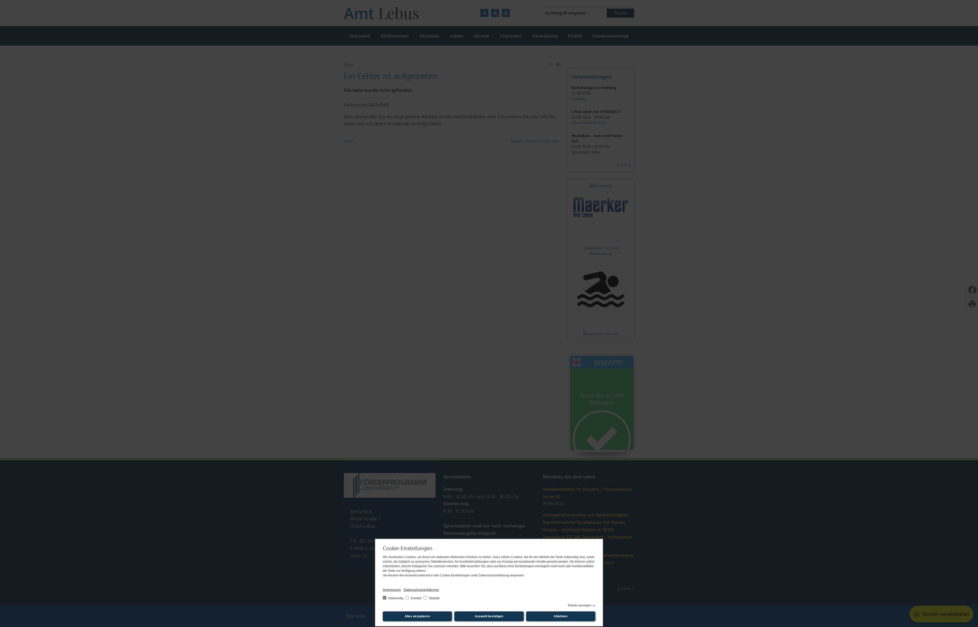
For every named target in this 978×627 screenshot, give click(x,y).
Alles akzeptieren (417, 616)
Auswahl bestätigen (489, 616)
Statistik (434, 598)
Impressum (392, 590)
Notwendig (396, 598)
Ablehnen (560, 616)
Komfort (416, 598)
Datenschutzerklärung (421, 590)
